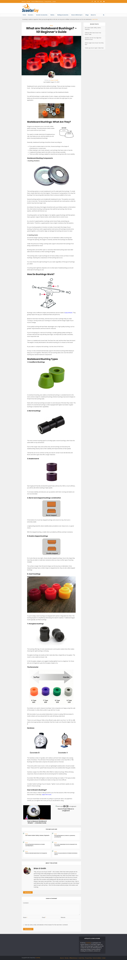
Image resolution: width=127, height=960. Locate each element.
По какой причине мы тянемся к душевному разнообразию (64, 836)
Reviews (28, 1)
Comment (25, 903)
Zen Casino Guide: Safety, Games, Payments (37, 835)
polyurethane (68, 312)
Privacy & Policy (47, 1)
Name (25, 917)
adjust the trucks (46, 794)
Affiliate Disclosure (73, 958)
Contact (54, 1)
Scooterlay (88, 942)
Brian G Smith (54, 80)
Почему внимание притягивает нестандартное (36, 853)
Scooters (30, 15)
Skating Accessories (62, 15)
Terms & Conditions (97, 958)
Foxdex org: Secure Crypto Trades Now (94, 48)
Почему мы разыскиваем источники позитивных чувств (65, 853)
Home (24, 15)
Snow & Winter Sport (76, 15)
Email (44, 917)
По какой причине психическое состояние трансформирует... (35, 844)
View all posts (28, 892)
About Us (24, 1)
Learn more (95, 19)
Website (63, 917)
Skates (52, 15)
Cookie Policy (81, 958)
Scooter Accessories (41, 15)
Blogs (87, 15)
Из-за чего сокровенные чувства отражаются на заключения (65, 844)
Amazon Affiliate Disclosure (37, 1)
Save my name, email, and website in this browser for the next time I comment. (46, 925)
